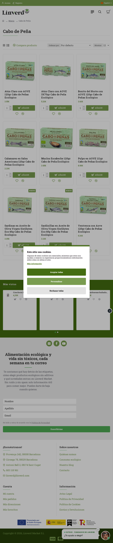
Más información (34, 263)
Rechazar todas (57, 290)
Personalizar (56, 281)
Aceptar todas (56, 272)
